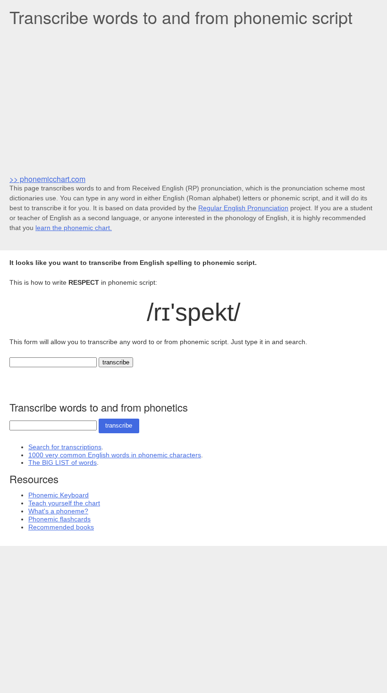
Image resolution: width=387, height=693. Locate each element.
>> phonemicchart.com (47, 178)
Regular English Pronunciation (243, 208)
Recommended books (61, 527)
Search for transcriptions (64, 447)
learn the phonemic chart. (73, 227)
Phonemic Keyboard (58, 495)
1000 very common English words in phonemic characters (114, 455)
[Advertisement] (193, 99)
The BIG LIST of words (62, 462)
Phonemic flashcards (59, 519)
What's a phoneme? (58, 511)
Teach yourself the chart (64, 503)
